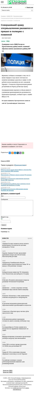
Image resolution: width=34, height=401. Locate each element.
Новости (5, 238)
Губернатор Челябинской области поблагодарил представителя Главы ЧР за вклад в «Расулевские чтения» (16, 264)
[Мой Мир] (15, 153)
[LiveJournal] (18, 153)
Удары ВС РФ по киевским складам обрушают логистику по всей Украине (14, 353)
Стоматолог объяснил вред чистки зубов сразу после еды (15, 312)
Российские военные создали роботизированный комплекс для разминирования (13, 361)
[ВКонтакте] (10, 153)
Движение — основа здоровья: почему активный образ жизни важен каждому (15, 288)
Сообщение (4, 199)
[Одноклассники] (12, 153)
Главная (3, 16)
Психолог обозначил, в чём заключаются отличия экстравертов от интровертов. (15, 296)
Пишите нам (30, 7)
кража (3, 41)
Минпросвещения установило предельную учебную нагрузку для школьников (16, 337)
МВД (7, 41)
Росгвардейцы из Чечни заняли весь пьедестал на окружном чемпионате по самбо (15, 328)
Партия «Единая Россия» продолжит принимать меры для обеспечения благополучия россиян (14, 254)
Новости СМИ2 (7, 370)
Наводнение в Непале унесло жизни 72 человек (16, 175)
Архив (30, 238)
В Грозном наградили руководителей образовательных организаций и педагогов (16, 304)
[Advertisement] (17, 123)
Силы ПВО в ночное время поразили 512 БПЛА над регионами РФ (14, 345)
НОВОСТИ (9, 16)
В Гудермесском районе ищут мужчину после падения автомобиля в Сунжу (15, 184)
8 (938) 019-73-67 (17, 388)
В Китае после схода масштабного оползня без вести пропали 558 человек (16, 170)
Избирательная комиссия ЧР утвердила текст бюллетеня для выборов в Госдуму (15, 273)
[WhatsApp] (23, 153)
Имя (2, 196)
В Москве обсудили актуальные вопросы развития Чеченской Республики (15, 280)
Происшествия (17, 16)
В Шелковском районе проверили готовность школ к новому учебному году (16, 320)
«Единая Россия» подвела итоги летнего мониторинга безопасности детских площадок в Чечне (15, 245)
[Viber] (20, 153)
